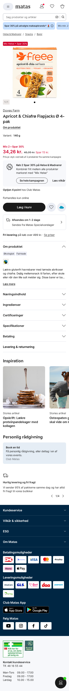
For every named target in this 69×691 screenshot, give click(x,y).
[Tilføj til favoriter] (51, 207)
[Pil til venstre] (52, 496)
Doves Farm (11, 110)
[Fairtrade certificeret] (6, 262)
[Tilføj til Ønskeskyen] (61, 207)
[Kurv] (62, 6)
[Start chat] (60, 682)
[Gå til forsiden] (22, 6)
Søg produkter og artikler (21, 17)
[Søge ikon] (63, 17)
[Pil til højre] (63, 496)
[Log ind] (41, 6)
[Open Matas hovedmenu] (8, 6)
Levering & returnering (18, 347)
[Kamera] (57, 17)
